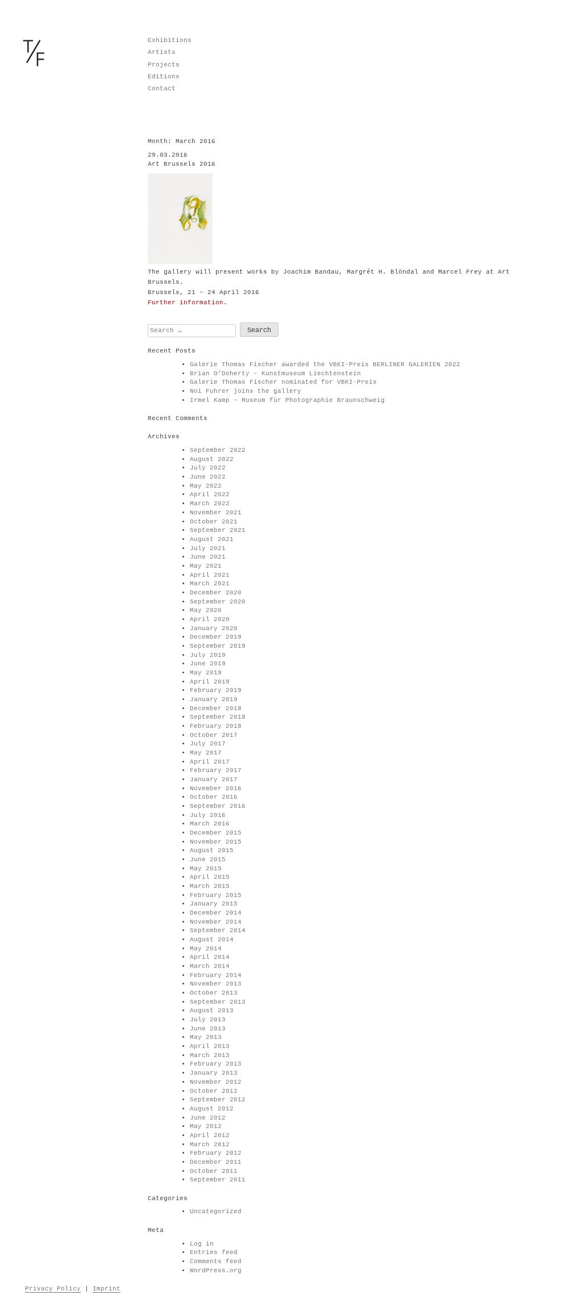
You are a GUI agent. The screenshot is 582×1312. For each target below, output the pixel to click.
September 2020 (218, 601)
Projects (164, 64)
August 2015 (212, 850)
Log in (202, 1243)
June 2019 (208, 663)
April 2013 (210, 1046)
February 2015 (216, 895)
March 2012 (210, 1144)
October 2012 (214, 1091)
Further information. (187, 302)
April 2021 (210, 575)
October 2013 (214, 993)
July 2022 (208, 467)
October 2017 (214, 735)
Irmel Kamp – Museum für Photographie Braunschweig (287, 400)
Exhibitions (170, 40)
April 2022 (210, 494)
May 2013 (206, 1037)
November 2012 (216, 1082)
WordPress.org (216, 1270)
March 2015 (210, 886)
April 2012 (210, 1135)
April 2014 (210, 957)
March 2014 (210, 966)
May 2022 (206, 486)
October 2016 (214, 797)
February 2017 (216, 770)
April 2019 (210, 681)
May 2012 (206, 1126)
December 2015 (216, 832)
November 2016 (216, 788)
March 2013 (210, 1055)
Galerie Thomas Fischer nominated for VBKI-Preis (283, 382)
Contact (162, 88)
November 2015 (216, 842)
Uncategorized (216, 1211)
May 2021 (206, 566)
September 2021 (218, 530)
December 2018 (216, 708)
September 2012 (218, 1099)
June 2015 (208, 859)
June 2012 (208, 1117)
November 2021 (216, 512)
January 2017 (214, 779)
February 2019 (216, 690)
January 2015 (214, 903)
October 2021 (214, 521)
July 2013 (208, 1019)
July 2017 (208, 743)
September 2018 (218, 717)
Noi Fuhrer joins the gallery (245, 391)
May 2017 (206, 752)
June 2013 (208, 1028)
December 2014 (216, 912)
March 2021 (210, 583)
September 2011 (218, 1179)
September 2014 (218, 930)
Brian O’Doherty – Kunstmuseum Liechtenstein (275, 373)
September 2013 (218, 1002)
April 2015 (210, 877)
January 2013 (214, 1073)
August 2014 (212, 939)
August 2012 (212, 1108)
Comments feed (216, 1261)
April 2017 (210, 761)
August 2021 (212, 539)
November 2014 (216, 922)
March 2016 (210, 823)
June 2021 (208, 557)
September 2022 (218, 450)
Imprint (106, 1288)
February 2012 (216, 1153)
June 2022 (208, 476)
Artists (162, 52)
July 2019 (208, 655)
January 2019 (214, 699)
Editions (164, 76)
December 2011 (216, 1162)
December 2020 (216, 592)
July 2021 (208, 548)
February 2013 (216, 1064)
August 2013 (212, 1010)
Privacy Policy (53, 1288)
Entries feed (214, 1252)
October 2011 (214, 1171)
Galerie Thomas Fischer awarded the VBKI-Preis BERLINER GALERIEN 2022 (325, 364)
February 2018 (216, 726)
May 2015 (206, 868)
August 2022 (212, 459)
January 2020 (214, 628)
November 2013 (216, 983)
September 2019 (218, 646)
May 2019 (206, 672)
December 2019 (216, 637)
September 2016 (218, 806)
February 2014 (216, 975)
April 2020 (210, 619)
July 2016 (208, 815)
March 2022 (210, 503)
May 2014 (206, 948)
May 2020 (206, 610)
